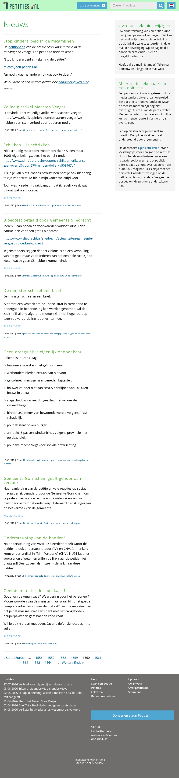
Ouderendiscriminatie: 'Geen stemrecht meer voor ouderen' (52, 130)
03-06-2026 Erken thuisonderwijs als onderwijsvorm (37, 689)
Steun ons (134, 692)
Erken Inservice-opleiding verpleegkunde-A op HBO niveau (51, 575)
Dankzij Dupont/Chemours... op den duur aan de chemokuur (52, 205)
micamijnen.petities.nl (20, 67)
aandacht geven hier (73, 82)
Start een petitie (101, 683)
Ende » (79, 662)
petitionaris (16, 47)
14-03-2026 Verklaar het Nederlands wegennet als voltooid (41, 710)
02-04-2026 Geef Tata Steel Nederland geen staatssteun (39, 705)
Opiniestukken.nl (149, 148)
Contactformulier (102, 731)
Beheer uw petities (103, 696)
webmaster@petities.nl (105, 735)
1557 (50, 658)
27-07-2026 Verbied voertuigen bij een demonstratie (37, 684)
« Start (8, 658)
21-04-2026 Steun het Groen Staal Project (30, 701)
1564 (48, 662)
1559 (74, 658)
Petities (96, 687)
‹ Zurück (19, 658)
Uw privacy (135, 683)
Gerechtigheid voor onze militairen (40, 643)
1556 (38, 658)
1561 (97, 658)
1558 (62, 658)
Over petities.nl (138, 687)
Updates (133, 679)
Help (94, 679)
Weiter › (67, 662)
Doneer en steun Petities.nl (132, 715)
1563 (36, 662)
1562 (24, 662)
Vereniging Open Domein (89, 763)
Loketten (97, 692)
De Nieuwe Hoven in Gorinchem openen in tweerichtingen (51, 523)
